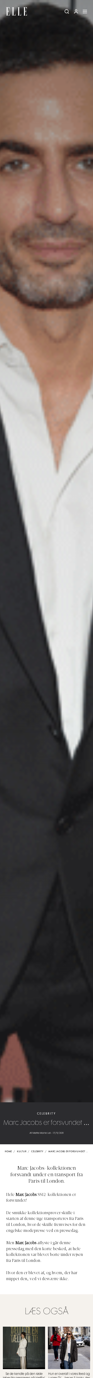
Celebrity (46, 1113)
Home (8, 1152)
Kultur (21, 1152)
